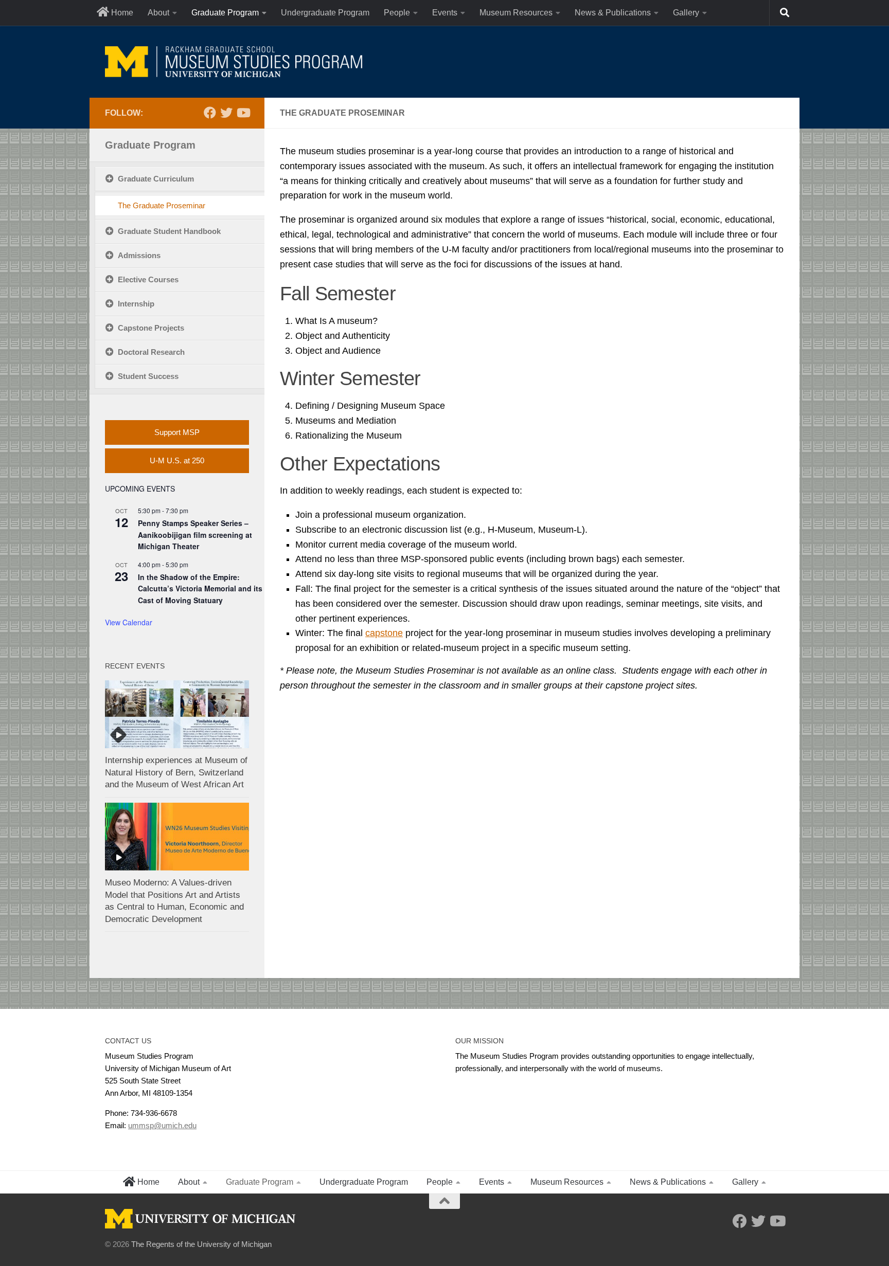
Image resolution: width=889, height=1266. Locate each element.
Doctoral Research (151, 352)
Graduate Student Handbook (169, 231)
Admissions (139, 255)
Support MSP (177, 432)
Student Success (148, 376)
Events (444, 12)
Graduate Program (225, 12)
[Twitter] (226, 112)
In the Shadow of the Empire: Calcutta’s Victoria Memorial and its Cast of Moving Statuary (200, 588)
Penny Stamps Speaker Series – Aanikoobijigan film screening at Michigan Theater (195, 534)
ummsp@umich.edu (162, 1125)
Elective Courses (148, 279)
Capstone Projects (151, 327)
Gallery (686, 12)
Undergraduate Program (325, 12)
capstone (384, 633)
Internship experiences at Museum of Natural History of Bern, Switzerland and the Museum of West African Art (176, 772)
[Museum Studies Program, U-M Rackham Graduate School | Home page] (233, 61)
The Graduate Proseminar (161, 205)
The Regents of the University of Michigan (201, 1244)
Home (121, 12)
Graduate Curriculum (156, 178)
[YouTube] (243, 112)
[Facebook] (210, 112)
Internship (136, 303)
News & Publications (613, 12)
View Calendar (128, 622)
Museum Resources (516, 12)
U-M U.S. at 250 (177, 460)
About (158, 12)
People (397, 12)
